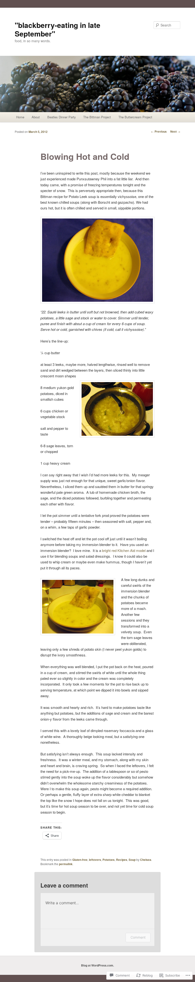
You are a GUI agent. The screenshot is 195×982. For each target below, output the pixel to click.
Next (175, 131)
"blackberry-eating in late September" (57, 29)
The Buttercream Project (135, 117)
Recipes (121, 859)
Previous (159, 131)
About (36, 117)
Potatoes (108, 859)
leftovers (95, 859)
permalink (66, 864)
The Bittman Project (97, 117)
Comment (138, 937)
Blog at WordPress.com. (97, 965)
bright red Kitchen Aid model (124, 550)
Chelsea (145, 859)
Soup (132, 859)
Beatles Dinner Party (61, 117)
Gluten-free (80, 859)
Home (20, 117)
